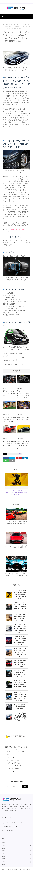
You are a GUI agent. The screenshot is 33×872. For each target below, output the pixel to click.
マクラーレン (19, 766)
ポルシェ (9, 766)
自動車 (10, 24)
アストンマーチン (20, 751)
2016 (16, 856)
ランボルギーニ (11, 771)
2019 (16, 848)
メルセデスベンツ (12, 453)
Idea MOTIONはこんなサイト (10, 826)
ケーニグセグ (10, 754)
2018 (16, 850)
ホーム (5, 24)
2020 (16, 845)
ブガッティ (19, 763)
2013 (16, 864)
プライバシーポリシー (8, 830)
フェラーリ (10, 763)
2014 (16, 861)
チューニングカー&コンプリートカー (16, 760)
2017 (16, 853)
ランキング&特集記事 (13, 768)
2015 (16, 858)
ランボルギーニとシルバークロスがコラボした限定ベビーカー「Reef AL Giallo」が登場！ (16, 492)
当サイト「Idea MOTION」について (12, 823)
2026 (16, 842)
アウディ (9, 751)
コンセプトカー (11, 757)
